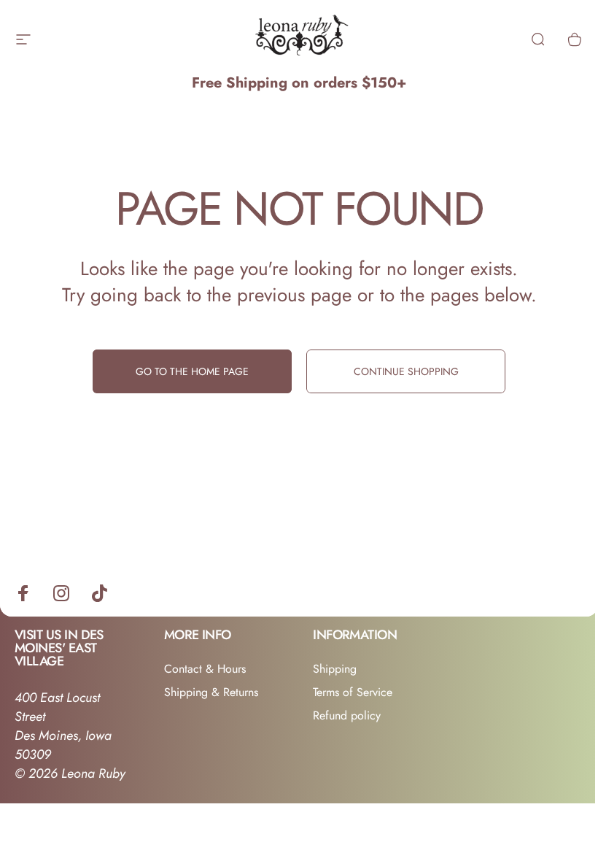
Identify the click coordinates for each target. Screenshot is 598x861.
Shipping (335, 669)
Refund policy (347, 716)
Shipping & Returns (211, 692)
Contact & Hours (205, 669)
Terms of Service (352, 692)
